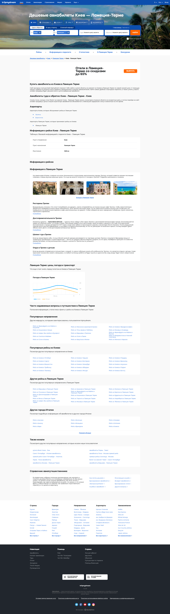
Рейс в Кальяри (114, 420)
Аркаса (54, 525)
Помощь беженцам (91, 563)
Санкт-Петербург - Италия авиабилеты (47, 453)
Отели (32, 560)
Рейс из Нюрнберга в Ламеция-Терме (122, 398)
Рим (53, 530)
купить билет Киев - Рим (41, 450)
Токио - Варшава (80, 520)
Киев (49, 58)
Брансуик (55, 509)
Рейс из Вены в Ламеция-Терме (44, 398)
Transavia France (124, 522)
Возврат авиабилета (122, 481)
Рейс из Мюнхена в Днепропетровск (84, 327)
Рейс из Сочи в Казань (41, 339)
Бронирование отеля (122, 483)
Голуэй (54, 528)
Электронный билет (96, 483)
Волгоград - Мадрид (81, 512)
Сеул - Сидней (79, 533)
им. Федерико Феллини (104, 520)
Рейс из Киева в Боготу (117, 370)
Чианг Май (100, 525)
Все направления (80, 535)
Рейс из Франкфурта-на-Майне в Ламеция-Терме (82, 392)
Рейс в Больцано (77, 423)
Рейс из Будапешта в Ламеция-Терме (122, 395)
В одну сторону (51, 27)
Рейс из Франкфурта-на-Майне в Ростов (120, 333)
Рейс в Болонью (76, 420)
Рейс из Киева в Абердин (80, 367)
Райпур (54, 520)
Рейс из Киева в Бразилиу (118, 361)
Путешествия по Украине (94, 560)
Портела (99, 533)
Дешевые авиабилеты (37, 58)
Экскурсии (33, 563)
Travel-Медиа (35, 565)
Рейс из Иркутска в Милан (80, 339)
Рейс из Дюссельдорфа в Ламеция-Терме (45, 395)
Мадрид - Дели (79, 528)
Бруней (32, 533)
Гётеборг (55, 533)
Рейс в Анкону (38, 423)
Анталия (99, 530)
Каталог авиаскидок (37, 555)
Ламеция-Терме (58, 58)
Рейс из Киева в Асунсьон (118, 364)
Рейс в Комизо (114, 426)
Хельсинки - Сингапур (82, 517)
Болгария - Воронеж (81, 530)
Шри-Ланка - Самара (81, 514)
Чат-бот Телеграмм (64, 555)
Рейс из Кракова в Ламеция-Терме (83, 389)
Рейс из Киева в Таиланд (42, 370)
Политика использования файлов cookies (94, 598)
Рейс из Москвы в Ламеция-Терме (83, 401)
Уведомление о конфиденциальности (122, 598)
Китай (32, 528)
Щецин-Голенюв (102, 509)
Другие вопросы (121, 486)
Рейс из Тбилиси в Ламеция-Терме (121, 401)
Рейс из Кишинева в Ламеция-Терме (84, 395)
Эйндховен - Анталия (81, 522)
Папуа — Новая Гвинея (38, 525)
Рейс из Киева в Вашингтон (42, 364)
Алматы (98, 514)
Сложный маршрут (67, 27)
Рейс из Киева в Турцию (79, 358)
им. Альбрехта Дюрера (104, 517)
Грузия (32, 509)
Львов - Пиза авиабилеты (42, 459)
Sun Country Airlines (125, 528)
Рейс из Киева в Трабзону (42, 367)
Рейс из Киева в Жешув (79, 370)
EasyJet (120, 530)
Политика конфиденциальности (68, 598)
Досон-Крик (56, 522)
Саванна (55, 517)
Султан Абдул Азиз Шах (104, 512)
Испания (33, 514)
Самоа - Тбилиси (80, 509)
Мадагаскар (34, 512)
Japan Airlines (123, 533)
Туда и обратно (37, 27)
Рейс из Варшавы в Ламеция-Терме (45, 389)
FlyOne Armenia (123, 520)
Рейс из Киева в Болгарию (80, 361)
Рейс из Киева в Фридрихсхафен (120, 327)
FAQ (58, 553)
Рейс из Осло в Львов (78, 336)
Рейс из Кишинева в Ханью (42, 330)
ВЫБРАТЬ (130, 71)
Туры (31, 558)
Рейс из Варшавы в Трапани (81, 333)
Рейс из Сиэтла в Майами (42, 336)
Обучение (88, 558)
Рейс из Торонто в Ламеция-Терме (83, 398)
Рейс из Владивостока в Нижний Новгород (120, 336)
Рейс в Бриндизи (77, 426)
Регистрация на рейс (122, 478)
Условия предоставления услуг (46, 598)
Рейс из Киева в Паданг (117, 367)
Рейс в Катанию (114, 423)
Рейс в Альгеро (38, 420)
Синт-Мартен (35, 520)
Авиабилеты (34, 553)
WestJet (121, 514)
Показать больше (85, 433)
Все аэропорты (101, 535)
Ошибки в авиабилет (97, 486)
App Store (88, 555)
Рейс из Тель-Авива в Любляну (82, 330)
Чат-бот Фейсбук (63, 558)
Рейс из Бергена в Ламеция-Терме (121, 392)
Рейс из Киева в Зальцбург (80, 364)
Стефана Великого (102, 522)
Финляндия (34, 517)
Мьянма (32, 522)
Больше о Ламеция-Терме (85, 197)
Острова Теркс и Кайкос (38, 530)
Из (32, 32)
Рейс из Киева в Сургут (41, 361)
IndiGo (120, 509)
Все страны (34, 535)
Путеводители (35, 568)
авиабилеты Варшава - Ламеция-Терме (103, 463)
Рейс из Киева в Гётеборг (42, 358)
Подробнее (37, 213)
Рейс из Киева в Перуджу (118, 358)
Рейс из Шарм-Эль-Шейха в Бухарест (46, 333)
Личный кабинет (91, 553)
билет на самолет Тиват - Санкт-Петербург (104, 459)
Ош (97, 528)
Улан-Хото (55, 514)
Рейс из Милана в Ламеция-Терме (121, 389)
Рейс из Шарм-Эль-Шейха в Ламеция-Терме (46, 401)
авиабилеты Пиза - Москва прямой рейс (103, 453)
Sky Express (122, 512)
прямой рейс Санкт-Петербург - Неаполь (47, 456)
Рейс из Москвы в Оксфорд (118, 330)
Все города (56, 535)
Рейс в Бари (37, 426)
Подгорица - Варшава (82, 525)
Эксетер (55, 512)
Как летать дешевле (96, 478)
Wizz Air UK (122, 525)
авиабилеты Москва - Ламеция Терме (46, 463)
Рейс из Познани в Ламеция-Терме (45, 392)
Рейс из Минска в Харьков (118, 339)
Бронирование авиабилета (99, 481)
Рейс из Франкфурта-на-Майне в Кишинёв (44, 326)
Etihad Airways (123, 517)
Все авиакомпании (124, 535)
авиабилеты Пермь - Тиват (98, 450)
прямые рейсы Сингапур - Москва (101, 456)
